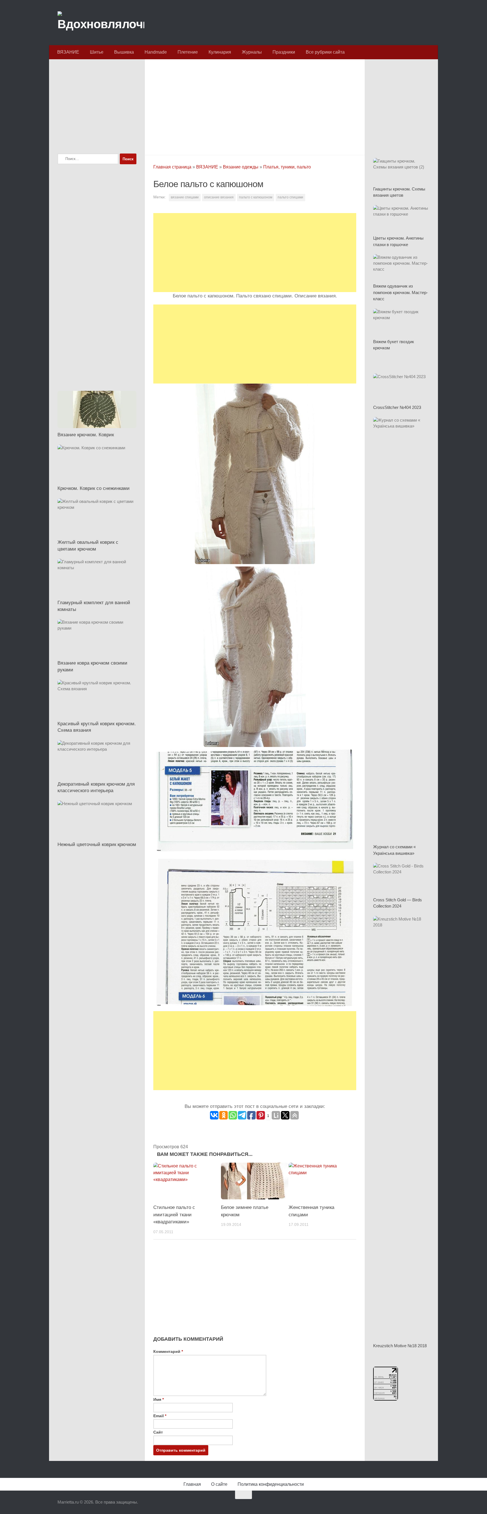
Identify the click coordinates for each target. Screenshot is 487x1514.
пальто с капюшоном (255, 197)
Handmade (156, 52)
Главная (192, 1484)
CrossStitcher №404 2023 (397, 407)
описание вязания (219, 197)
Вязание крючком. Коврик (85, 434)
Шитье (96, 52)
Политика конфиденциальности (271, 1484)
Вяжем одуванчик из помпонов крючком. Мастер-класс (400, 292)
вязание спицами (185, 197)
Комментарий (168, 1351)
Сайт (158, 1432)
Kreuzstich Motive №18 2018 (400, 1345)
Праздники (284, 52)
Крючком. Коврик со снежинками (93, 488)
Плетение (188, 52)
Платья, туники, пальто (287, 167)
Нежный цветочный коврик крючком (96, 844)
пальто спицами (290, 197)
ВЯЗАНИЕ (68, 52)
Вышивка (124, 52)
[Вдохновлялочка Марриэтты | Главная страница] (100, 22)
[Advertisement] (255, 105)
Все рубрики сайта (325, 52)
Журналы (252, 52)
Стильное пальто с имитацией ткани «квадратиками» (174, 1214)
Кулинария (220, 52)
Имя (158, 1399)
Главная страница (172, 167)
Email (159, 1416)
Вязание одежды (240, 167)
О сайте (219, 1484)
